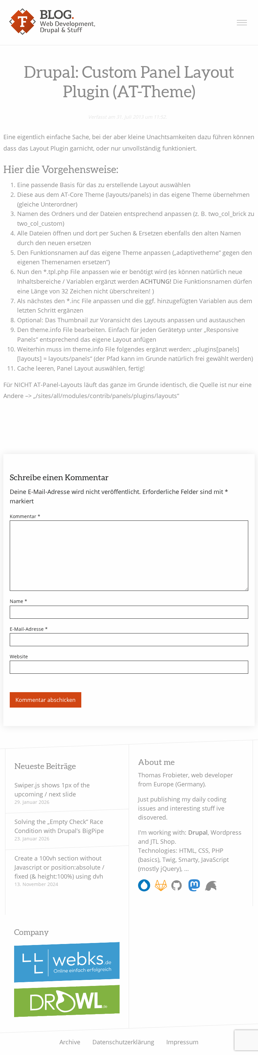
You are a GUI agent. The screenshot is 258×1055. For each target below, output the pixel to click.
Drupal (198, 832)
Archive (69, 1042)
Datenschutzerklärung (123, 1042)
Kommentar (25, 516)
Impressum (182, 1042)
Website (19, 656)
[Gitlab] (161, 888)
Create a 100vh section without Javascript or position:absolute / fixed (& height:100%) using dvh (59, 867)
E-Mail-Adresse (29, 629)
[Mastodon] (194, 888)
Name (18, 601)
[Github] (177, 888)
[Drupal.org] (144, 888)
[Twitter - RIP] (211, 886)
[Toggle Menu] (242, 22)
